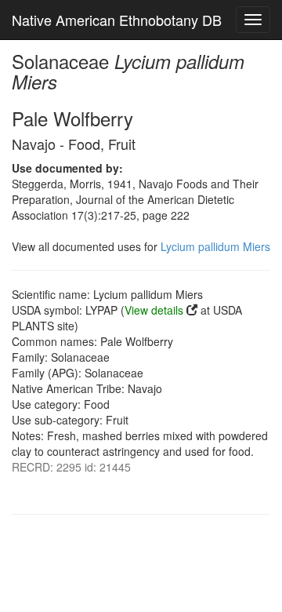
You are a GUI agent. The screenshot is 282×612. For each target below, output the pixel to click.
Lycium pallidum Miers (215, 246)
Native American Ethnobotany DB (117, 19)
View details (154, 310)
